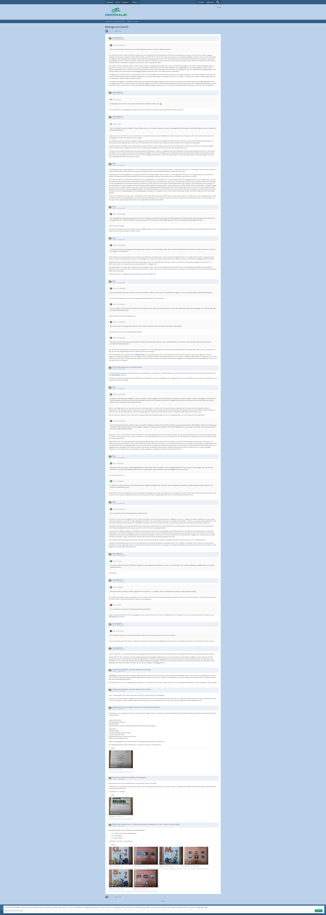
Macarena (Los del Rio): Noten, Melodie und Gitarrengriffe (129, 777)
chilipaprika (113, 675)
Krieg (113, 163)
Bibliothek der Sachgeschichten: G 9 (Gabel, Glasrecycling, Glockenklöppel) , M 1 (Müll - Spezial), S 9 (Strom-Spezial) (145, 824)
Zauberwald (113, 617)
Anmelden (201, 2)
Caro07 (114, 39)
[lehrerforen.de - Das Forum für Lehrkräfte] (163, 12)
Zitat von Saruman (117, 631)
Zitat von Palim (116, 605)
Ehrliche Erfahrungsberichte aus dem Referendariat (127, 367)
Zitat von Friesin (117, 561)
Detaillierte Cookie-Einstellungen (14, 911)
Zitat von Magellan (117, 587)
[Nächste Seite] (119, 31)
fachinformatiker (140, 354)
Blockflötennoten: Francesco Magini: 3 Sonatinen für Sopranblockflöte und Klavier (136, 707)
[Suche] (218, 2)
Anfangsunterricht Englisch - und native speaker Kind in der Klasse (131, 669)
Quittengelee (116, 375)
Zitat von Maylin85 (118, 463)
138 (116, 31)
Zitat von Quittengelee (118, 45)
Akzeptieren (318, 911)
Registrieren (210, 2)
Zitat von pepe (116, 99)
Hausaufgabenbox (117, 38)
